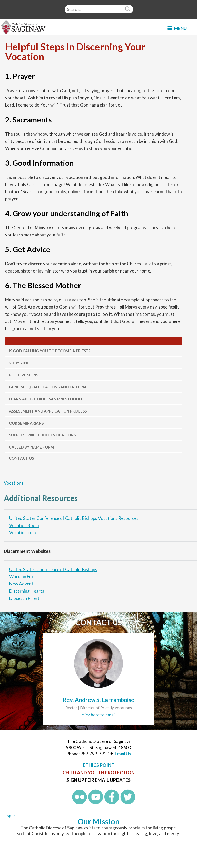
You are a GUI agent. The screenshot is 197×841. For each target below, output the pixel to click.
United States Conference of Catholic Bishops (53, 569)
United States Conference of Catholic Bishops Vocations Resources (74, 518)
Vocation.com (22, 532)
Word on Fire (21, 576)
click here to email (99, 714)
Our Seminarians (26, 423)
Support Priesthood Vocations (42, 435)
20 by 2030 (19, 363)
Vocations (13, 483)
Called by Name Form (31, 447)
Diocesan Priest (24, 598)
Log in (10, 815)
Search (128, 9)
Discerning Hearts (26, 591)
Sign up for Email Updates (98, 780)
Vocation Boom (24, 525)
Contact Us (21, 458)
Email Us (123, 753)
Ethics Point (98, 765)
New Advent (21, 583)
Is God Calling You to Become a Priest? (49, 350)
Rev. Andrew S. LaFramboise (98, 699)
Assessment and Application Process (48, 411)
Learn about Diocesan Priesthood (45, 399)
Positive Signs (23, 375)
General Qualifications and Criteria (48, 386)
